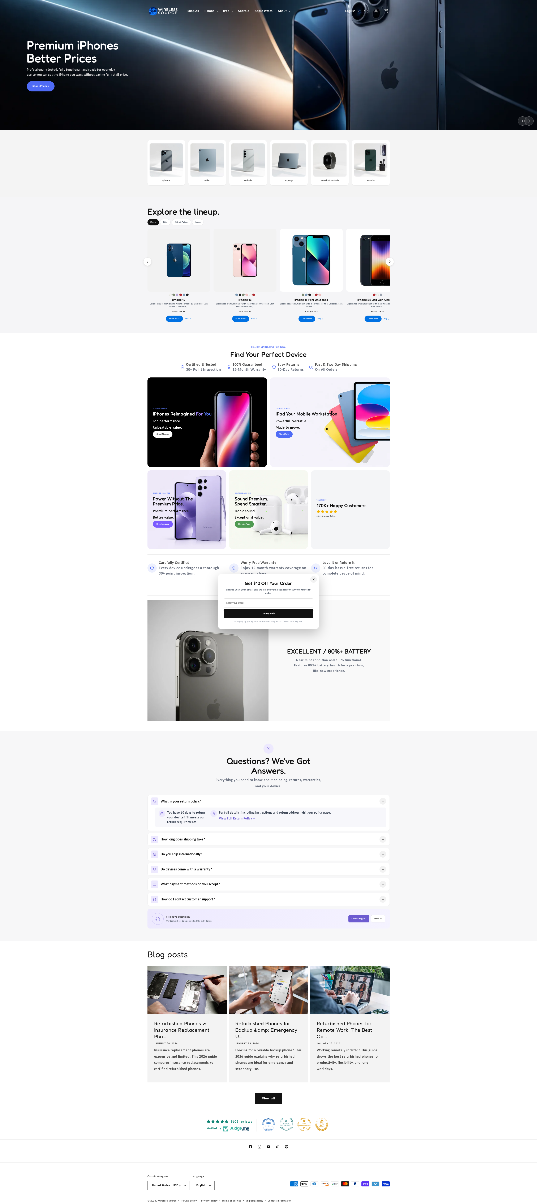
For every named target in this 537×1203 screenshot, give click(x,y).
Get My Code (268, 613)
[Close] (313, 579)
